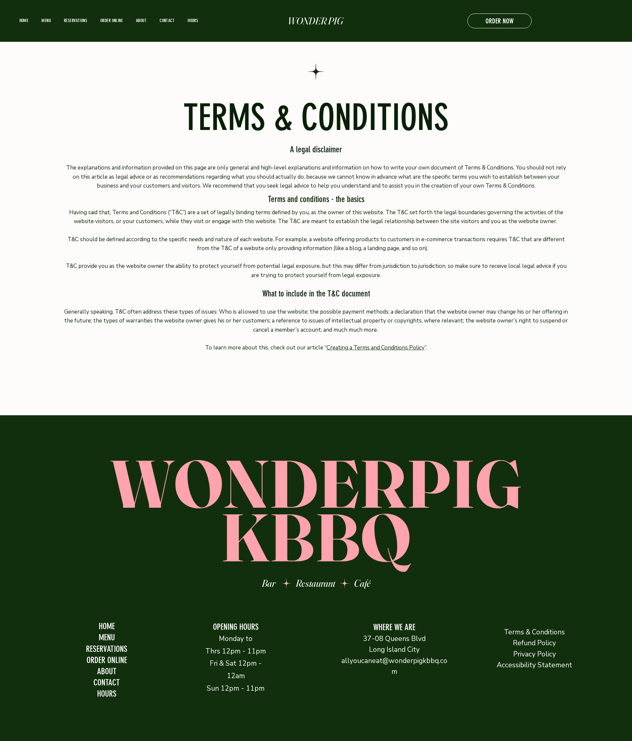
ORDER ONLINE (107, 660)
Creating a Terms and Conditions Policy (376, 347)
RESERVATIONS (106, 649)
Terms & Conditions (534, 632)
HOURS (107, 694)
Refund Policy (534, 643)
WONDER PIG (316, 21)
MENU (107, 637)
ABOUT (107, 671)
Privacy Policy (534, 654)
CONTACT (106, 682)
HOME (107, 626)
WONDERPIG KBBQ (316, 510)
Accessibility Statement (534, 665)
